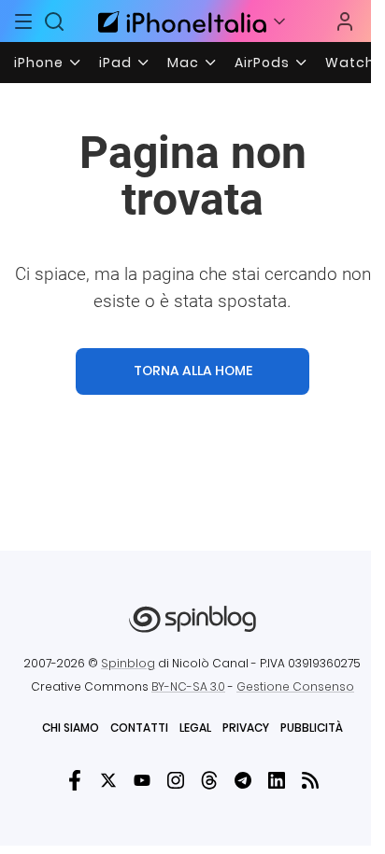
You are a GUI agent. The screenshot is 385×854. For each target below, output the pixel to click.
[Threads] (209, 780)
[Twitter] (108, 780)
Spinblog (128, 663)
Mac (183, 62)
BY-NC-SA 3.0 (188, 686)
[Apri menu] (279, 21)
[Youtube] (142, 780)
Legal (195, 727)
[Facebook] (75, 780)
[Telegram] (243, 780)
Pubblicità (311, 727)
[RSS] (310, 780)
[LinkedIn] (276, 780)
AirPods (262, 62)
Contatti (139, 727)
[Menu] (23, 21)
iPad (115, 62)
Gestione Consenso (295, 686)
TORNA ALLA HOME (193, 370)
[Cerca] (55, 21)
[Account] (345, 21)
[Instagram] (176, 780)
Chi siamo (70, 727)
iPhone (39, 62)
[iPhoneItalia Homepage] (179, 21)
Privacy (245, 727)
